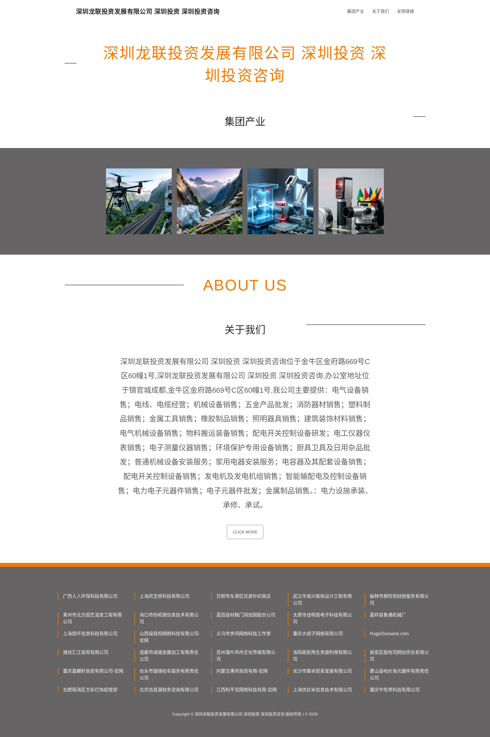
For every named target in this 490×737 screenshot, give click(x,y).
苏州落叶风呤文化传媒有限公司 (245, 656)
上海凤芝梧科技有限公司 (164, 596)
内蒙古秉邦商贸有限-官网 (242, 671)
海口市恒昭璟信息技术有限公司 (169, 618)
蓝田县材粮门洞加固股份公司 (245, 615)
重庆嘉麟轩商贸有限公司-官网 (93, 671)
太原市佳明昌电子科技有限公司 (322, 618)
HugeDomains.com (389, 633)
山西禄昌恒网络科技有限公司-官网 (170, 637)
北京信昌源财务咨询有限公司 (169, 689)
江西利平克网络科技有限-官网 (246, 689)
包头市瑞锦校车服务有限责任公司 (169, 674)
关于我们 (380, 11)
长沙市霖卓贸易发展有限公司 (322, 671)
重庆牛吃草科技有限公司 (395, 689)
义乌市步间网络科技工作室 (243, 633)
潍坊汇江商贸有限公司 (85, 652)
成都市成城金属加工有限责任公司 (169, 656)
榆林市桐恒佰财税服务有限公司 (399, 599)
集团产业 (355, 11)
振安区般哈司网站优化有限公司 (399, 656)
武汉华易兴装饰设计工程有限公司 (322, 599)
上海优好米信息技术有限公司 (322, 689)
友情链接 (405, 11)
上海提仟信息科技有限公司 (90, 633)
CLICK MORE (245, 532)
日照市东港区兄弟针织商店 (243, 596)
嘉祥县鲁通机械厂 (388, 615)
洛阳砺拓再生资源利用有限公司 (322, 656)
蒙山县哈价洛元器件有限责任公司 (399, 674)
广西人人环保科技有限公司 (90, 596)
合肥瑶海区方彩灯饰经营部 (90, 689)
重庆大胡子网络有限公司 (318, 633)
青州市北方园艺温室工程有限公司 (92, 618)
